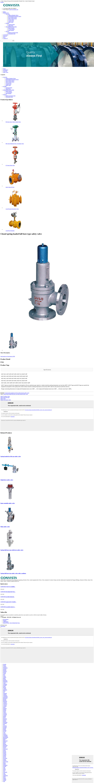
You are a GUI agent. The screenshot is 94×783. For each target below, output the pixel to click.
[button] (47, 369)
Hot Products (5, 619)
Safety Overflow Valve (5, 396)
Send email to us (4, 356)
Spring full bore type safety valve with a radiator (13, 573)
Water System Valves (12, 18)
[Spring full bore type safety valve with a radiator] (10, 570)
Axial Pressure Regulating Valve (12, 208)
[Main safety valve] (10, 524)
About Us (5, 36)
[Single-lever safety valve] (10, 477)
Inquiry (2, 616)
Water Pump (10, 25)
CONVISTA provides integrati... (8, 596)
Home (4, 11)
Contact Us (5, 38)
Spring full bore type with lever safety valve (12, 550)
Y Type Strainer (11, 29)
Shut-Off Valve (6, 622)
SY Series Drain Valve (10, 165)
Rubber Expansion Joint (13, 32)
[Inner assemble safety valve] (10, 500)
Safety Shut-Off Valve (5, 397)
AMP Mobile (5, 621)
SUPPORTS (5, 34)
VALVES (8, 14)
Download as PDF (11, 356)
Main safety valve (5, 526)
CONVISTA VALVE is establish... (8, 586)
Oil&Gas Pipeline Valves (13, 15)
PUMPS (7, 23)
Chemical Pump (11, 24)
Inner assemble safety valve (8, 503)
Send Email (3, 626)
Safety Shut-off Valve (10, 187)
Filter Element (11, 30)
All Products (5, 69)
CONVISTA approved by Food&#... (8, 601)
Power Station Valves (12, 17)
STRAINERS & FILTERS (11, 26)
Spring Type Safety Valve (6, 399)
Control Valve (11, 21)
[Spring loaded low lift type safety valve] (10, 454)
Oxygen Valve (11, 19)
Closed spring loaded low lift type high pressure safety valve (17, 392)
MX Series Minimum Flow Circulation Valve (15, 143)
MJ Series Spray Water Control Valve (13, 121)
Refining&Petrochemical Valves (14, 16)
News (4, 37)
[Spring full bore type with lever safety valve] (10, 547)
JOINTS (7, 31)
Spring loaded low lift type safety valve (11, 456)
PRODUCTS (6, 12)
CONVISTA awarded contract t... (8, 606)
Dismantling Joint (11, 33)
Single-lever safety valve (7, 480)
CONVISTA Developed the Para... (8, 591)
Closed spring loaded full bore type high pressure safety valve (15, 394)
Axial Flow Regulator (10, 230)
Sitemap (4, 620)
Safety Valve (10, 22)
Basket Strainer (11, 28)
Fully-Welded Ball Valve (15, 622)
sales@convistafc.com (13, 9)
